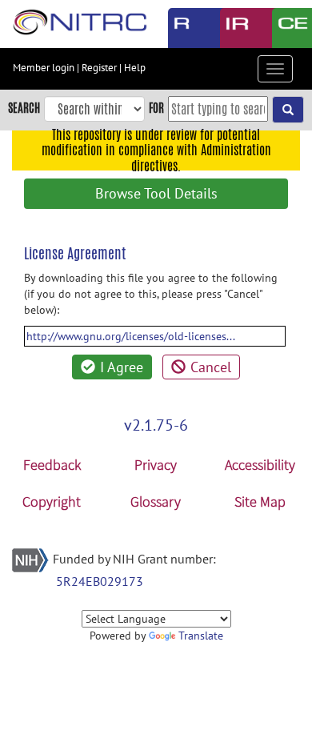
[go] (288, 109)
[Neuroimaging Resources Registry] (182, 28)
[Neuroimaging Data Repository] (234, 28)
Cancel (210, 367)
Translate (200, 635)
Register (99, 67)
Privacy (155, 464)
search (24, 107)
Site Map (260, 501)
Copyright (51, 501)
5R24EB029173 (99, 581)
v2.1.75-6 (156, 425)
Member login (43, 67)
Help (135, 67)
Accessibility (260, 464)
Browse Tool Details (156, 193)
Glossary (155, 501)
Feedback (52, 464)
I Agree (121, 367)
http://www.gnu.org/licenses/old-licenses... (130, 336)
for (156, 107)
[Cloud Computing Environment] (286, 28)
